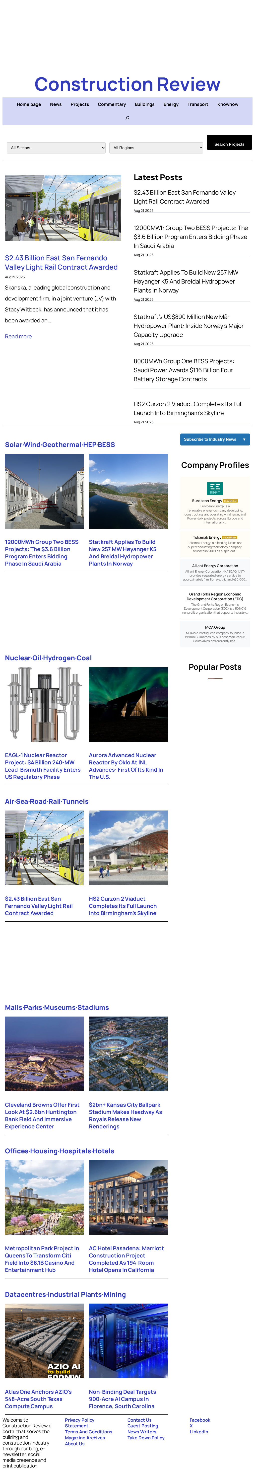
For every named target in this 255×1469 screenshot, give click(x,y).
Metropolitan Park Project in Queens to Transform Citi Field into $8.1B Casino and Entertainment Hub (42, 1259)
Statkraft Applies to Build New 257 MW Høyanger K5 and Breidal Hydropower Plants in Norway (186, 281)
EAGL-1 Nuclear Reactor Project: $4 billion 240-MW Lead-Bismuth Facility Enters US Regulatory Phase (43, 766)
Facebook (200, 1420)
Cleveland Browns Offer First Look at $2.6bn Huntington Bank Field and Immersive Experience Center (42, 1115)
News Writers (142, 1432)
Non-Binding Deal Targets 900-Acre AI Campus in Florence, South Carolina (122, 1399)
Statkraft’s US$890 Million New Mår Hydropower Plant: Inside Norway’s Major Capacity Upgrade (189, 325)
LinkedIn (199, 1432)
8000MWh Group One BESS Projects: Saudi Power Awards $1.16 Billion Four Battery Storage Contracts (184, 370)
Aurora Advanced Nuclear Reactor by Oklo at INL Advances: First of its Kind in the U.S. (126, 766)
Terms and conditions (88, 1432)
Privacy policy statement (80, 1423)
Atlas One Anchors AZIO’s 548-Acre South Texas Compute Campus (38, 1399)
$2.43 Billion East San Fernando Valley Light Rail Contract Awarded (61, 262)
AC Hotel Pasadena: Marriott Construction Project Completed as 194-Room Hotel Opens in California (126, 1259)
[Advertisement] (127, 35)
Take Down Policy (146, 1438)
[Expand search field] (127, 118)
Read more (18, 336)
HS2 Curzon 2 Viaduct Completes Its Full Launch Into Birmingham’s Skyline (188, 408)
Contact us (140, 1420)
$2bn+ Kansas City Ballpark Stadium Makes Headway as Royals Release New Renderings (125, 1115)
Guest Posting (143, 1426)
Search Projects (229, 144)
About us (75, 1444)
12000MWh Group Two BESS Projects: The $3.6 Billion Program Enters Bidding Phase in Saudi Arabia (191, 236)
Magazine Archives (85, 1438)
